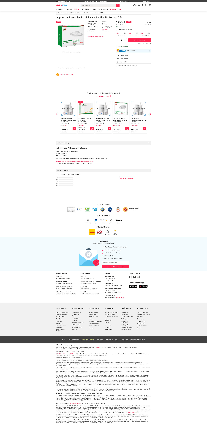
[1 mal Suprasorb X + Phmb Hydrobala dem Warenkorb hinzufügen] (92, 128)
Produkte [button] (59, 9)
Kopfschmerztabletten (62, 312)
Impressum (100, 340)
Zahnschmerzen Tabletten (60, 330)
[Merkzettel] (146, 5)
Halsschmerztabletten (127, 317)
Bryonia (139, 328)
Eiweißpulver (92, 314)
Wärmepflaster (76, 312)
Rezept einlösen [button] (103, 9)
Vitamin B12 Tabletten (95, 321)
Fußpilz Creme (141, 321)
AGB (63, 340)
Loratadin (107, 327)
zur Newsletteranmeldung (115, 267)
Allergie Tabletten (110, 314)
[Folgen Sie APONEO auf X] (134, 277)
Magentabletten (77, 327)
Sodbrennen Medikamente (76, 315)
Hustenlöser (124, 314)
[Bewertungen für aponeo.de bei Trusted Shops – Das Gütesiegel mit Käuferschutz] (71, 209)
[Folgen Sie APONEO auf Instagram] (138, 277)
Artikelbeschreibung (63, 143)
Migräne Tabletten (61, 314)
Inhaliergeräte (125, 325)
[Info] (149, 51)
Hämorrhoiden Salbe (78, 323)
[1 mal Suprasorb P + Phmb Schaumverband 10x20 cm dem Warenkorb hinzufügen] (109, 128)
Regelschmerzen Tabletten (61, 326)
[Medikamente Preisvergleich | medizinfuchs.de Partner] (118, 209)
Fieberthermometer (142, 312)
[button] (77, 9)
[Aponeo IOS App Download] (133, 286)
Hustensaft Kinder (126, 329)
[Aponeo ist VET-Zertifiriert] (95, 209)
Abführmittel (76, 325)
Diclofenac (59, 319)
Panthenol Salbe (142, 326)
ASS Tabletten (60, 317)
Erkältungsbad (125, 319)
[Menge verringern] (118, 40)
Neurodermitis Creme (143, 314)
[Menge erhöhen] (125, 40)
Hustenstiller (124, 312)
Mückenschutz (141, 323)
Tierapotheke (68, 9)
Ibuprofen (59, 321)
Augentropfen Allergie (111, 317)
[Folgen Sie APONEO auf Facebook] (130, 277)
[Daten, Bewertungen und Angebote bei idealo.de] (110, 209)
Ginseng (91, 328)
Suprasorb (104, 29)
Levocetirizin (108, 325)
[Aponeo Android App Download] (143, 286)
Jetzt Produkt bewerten (127, 178)
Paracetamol (59, 323)
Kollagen (91, 319)
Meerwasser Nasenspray (124, 322)
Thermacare (75, 318)
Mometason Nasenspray (108, 319)
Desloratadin (108, 329)
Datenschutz (109, 340)
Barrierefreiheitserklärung (137, 340)
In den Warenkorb (139, 40)
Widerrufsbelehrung (73, 340)
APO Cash (85, 9)
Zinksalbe (140, 317)
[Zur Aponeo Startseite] (61, 5)
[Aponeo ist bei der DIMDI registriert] (87, 209)
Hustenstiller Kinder (127, 327)
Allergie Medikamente (111, 312)
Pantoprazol (140, 319)
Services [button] (93, 9)
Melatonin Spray (93, 317)
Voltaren (74, 320)
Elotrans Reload (93, 312)
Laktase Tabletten (94, 326)
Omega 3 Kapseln (94, 323)
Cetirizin (107, 323)
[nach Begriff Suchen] (118, 5)
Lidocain (74, 329)
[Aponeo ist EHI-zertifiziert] (79, 209)
